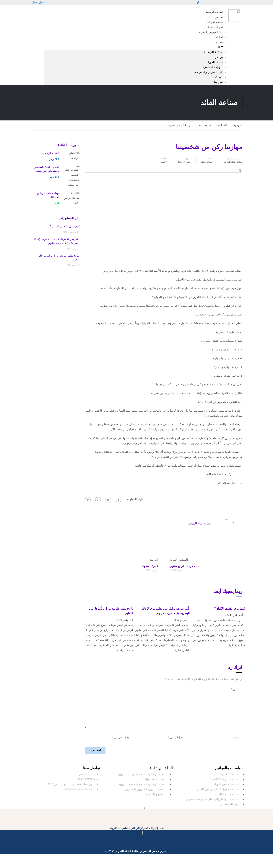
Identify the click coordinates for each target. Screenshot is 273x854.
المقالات (218, 37)
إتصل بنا (219, 42)
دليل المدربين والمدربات (210, 32)
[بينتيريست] (98, 499)
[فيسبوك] (118, 499)
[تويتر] (108, 499)
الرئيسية (238, 125)
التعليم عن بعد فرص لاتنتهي (185, 566)
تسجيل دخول (39, 2)
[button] (133, 47)
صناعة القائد (205, 125)
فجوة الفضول (150, 566)
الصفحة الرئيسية (214, 12)
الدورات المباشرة (214, 27)
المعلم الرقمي (50, 153)
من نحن (219, 17)
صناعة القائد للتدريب (232, 162)
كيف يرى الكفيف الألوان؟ (229, 608)
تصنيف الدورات (215, 22)
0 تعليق (163, 162)
